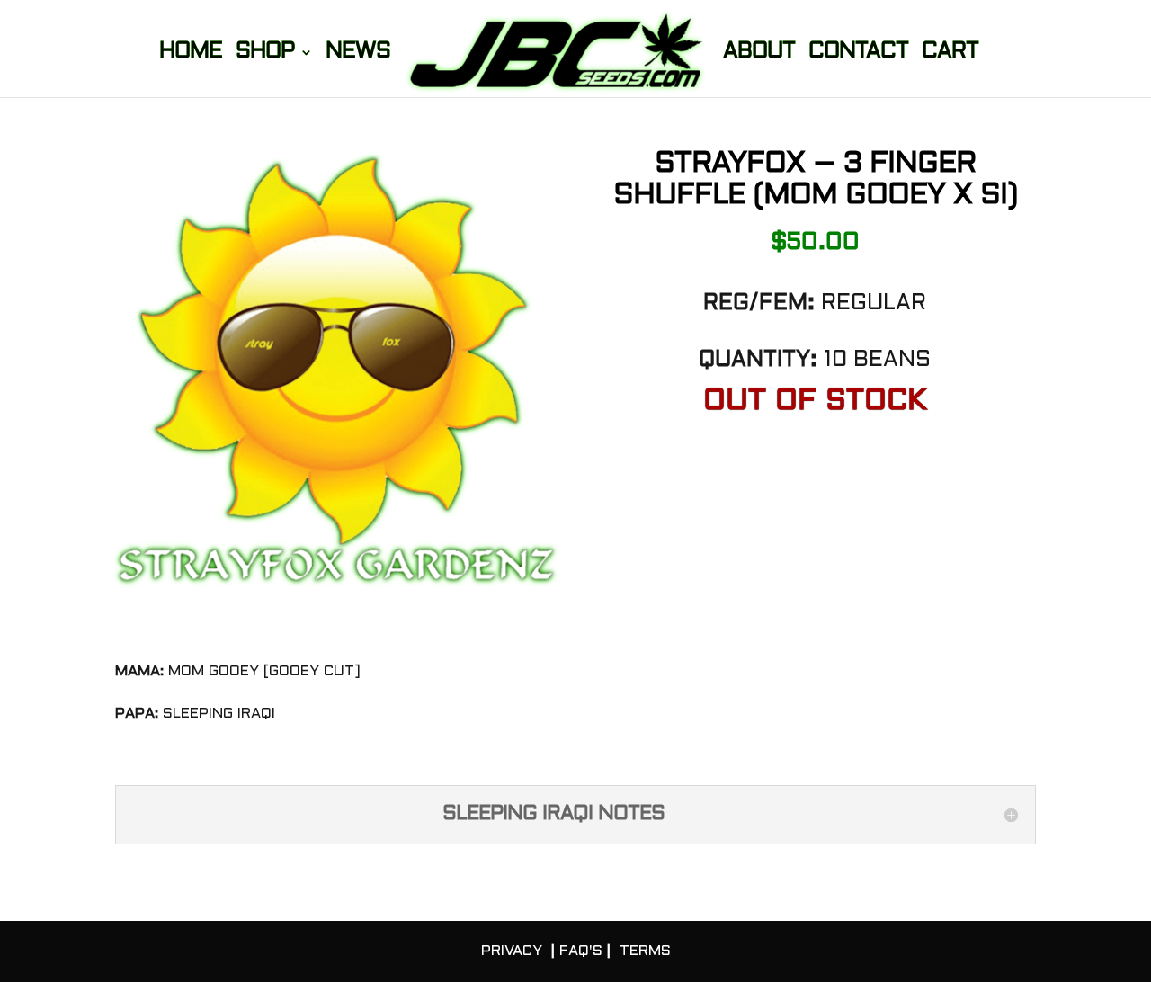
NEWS (358, 54)
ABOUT (759, 54)
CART (950, 54)
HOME (190, 54)
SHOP (265, 54)
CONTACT (858, 54)
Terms (645, 951)
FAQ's (580, 951)
